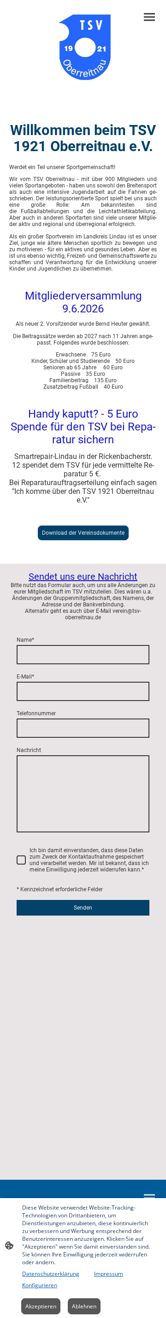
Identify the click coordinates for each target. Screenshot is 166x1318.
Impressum (108, 1274)
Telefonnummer (36, 713)
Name (25, 640)
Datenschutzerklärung (50, 1274)
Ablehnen (84, 1306)
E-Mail (25, 676)
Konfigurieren (39, 1285)
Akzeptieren (40, 1306)
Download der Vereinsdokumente (83, 533)
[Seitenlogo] (83, 47)
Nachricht (29, 750)
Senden (83, 908)
